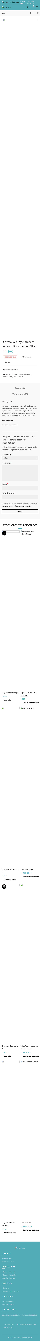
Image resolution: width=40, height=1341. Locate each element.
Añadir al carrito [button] (10, 879)
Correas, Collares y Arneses (21, 374)
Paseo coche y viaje (9, 377)
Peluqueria (5, 1288)
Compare (8, 362)
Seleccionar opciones (31, 703)
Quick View (18, 540)
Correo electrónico (8, 493)
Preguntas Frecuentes (9, 1278)
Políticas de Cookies (8, 1272)
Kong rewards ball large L (10, 693)
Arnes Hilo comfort (27, 869)
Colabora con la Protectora (10, 1291)
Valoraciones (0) (20, 394)
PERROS (20, 377)
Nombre (5, 484)
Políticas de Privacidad (9, 1275)
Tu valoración (7, 463)
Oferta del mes (7, 1259)
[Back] (3, 13)
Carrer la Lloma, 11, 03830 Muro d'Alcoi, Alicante (20, 1324)
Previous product (31, 13)
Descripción (20, 388)
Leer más (7, 700)
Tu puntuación (7, 454)
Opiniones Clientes (8, 1304)
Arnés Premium (26, 1223)
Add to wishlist (27, 357)
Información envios (8, 1262)
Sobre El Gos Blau (7, 1301)
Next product (36, 13)
